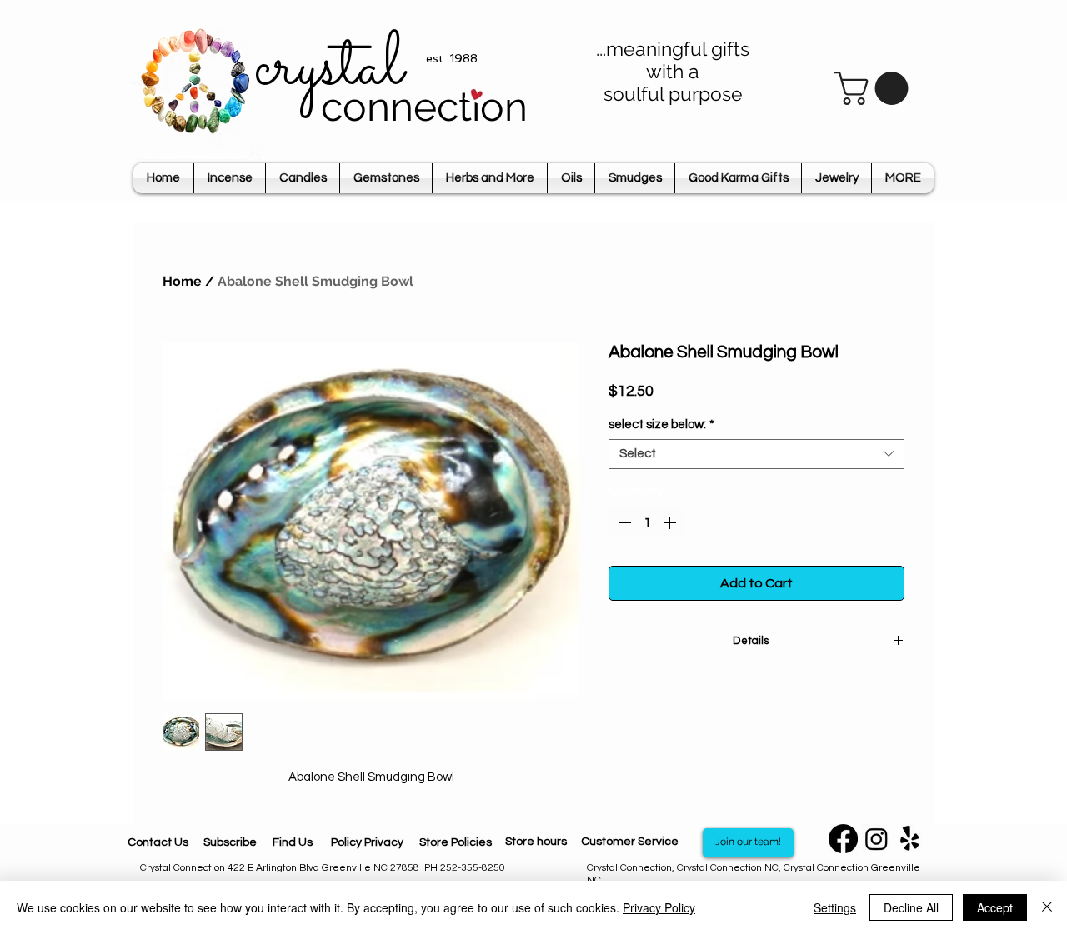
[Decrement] (622, 522)
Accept (995, 907)
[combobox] (756, 454)
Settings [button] (835, 907)
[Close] (1047, 907)
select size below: (661, 424)
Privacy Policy (659, 907)
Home (182, 281)
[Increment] (671, 522)
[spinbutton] (646, 522)
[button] (875, 88)
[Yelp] (909, 838)
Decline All (911, 907)
